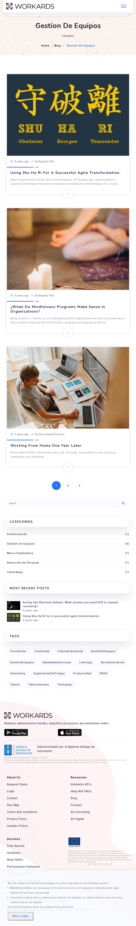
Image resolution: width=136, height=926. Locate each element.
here (70, 907)
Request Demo (17, 784)
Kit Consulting (80, 812)
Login (11, 791)
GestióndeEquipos (22, 662)
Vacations (14, 853)
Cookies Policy (17, 826)
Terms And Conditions (22, 812)
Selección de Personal (68, 563)
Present (76, 805)
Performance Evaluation (23, 867)
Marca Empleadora (68, 553)
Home (45, 46)
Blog (57, 46)
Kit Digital (77, 819)
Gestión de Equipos (68, 544)
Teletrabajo (68, 572)
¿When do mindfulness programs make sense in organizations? (57, 309)
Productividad (82, 673)
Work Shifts (15, 860)
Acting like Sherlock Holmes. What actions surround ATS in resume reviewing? (70, 604)
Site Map (13, 805)
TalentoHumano (38, 685)
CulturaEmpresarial (70, 651)
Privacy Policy (17, 819)
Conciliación (18, 651)
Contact (12, 798)
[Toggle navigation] (123, 6)
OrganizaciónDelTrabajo (49, 673)
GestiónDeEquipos (103, 651)
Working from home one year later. (46, 445)
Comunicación (68, 534)
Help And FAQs (81, 791)
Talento (15, 685)
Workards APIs (81, 784)
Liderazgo (85, 662)
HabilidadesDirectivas (56, 662)
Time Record (15, 846)
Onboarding (17, 673)
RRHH (104, 673)
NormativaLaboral (112, 662)
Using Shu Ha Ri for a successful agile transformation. (65, 172)
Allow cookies (20, 916)
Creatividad (42, 651)
